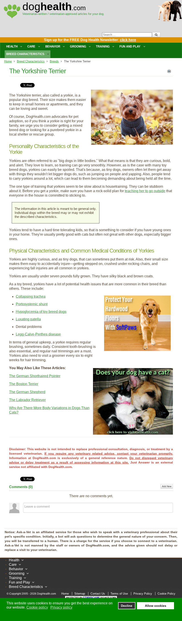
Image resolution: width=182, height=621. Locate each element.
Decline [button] (126, 605)
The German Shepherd (27, 392)
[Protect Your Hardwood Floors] (137, 350)
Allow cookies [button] (155, 605)
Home (8, 61)
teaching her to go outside (145, 191)
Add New (166, 486)
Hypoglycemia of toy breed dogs (41, 311)
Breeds (54, 61)
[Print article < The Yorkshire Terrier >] (169, 72)
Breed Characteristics (31, 61)
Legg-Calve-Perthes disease (38, 334)
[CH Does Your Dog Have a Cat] (133, 433)
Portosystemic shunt (31, 304)
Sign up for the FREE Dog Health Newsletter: (90, 40)
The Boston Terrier (23, 384)
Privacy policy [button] (61, 607)
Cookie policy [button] (37, 607)
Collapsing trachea (31, 296)
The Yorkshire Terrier (37, 71)
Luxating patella (28, 319)
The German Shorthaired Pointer (34, 376)
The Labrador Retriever (27, 400)
